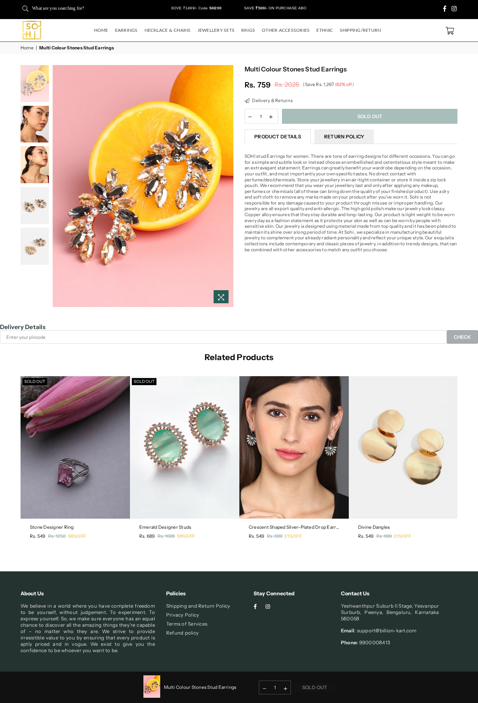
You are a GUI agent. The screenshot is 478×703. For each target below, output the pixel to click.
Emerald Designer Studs (165, 527)
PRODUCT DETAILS (277, 136)
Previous (59, 186)
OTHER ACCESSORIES (286, 30)
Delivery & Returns (272, 100)
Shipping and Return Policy (198, 606)
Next (226, 186)
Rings (248, 30)
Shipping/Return (360, 30)
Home (101, 30)
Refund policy (182, 633)
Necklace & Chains (168, 30)
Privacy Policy (182, 615)
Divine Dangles (374, 527)
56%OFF (77, 536)
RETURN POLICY (344, 136)
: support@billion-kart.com (385, 630)
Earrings (126, 30)
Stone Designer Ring (52, 527)
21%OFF (292, 536)
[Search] (25, 8)
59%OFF (186, 536)
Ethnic (324, 30)
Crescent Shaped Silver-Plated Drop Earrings (294, 527)
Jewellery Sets (216, 30)
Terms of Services (186, 624)
